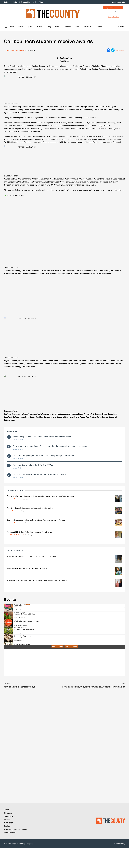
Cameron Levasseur (14, 499)
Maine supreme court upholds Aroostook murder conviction (39, 474)
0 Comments (120, 50)
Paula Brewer (12, 511)
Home (6, 809)
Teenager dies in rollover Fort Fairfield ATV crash (34, 464)
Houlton (15, 2)
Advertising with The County (15, 829)
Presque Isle (25, 2)
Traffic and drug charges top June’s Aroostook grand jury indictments (43, 455)
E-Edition (99, 27)
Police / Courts (15, 551)
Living (49, 27)
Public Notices (10, 832)
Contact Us (121, 2)
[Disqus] (64, 720)
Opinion (39, 27)
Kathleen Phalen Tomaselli (16, 535)
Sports (30, 27)
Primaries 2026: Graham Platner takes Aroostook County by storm (30, 532)
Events (77, 27)
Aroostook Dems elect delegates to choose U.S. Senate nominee (30, 508)
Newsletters (88, 27)
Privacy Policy (119, 843)
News (12, 27)
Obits (57, 27)
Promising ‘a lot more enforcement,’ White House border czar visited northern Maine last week (40, 496)
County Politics (15, 490)
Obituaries (8, 813)
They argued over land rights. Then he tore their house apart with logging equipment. (51, 446)
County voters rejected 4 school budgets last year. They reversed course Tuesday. (36, 520)
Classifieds (67, 27)
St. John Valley (38, 2)
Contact (7, 826)
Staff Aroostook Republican (15, 50)
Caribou (6, 2)
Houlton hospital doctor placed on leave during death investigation (42, 436)
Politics (21, 27)
